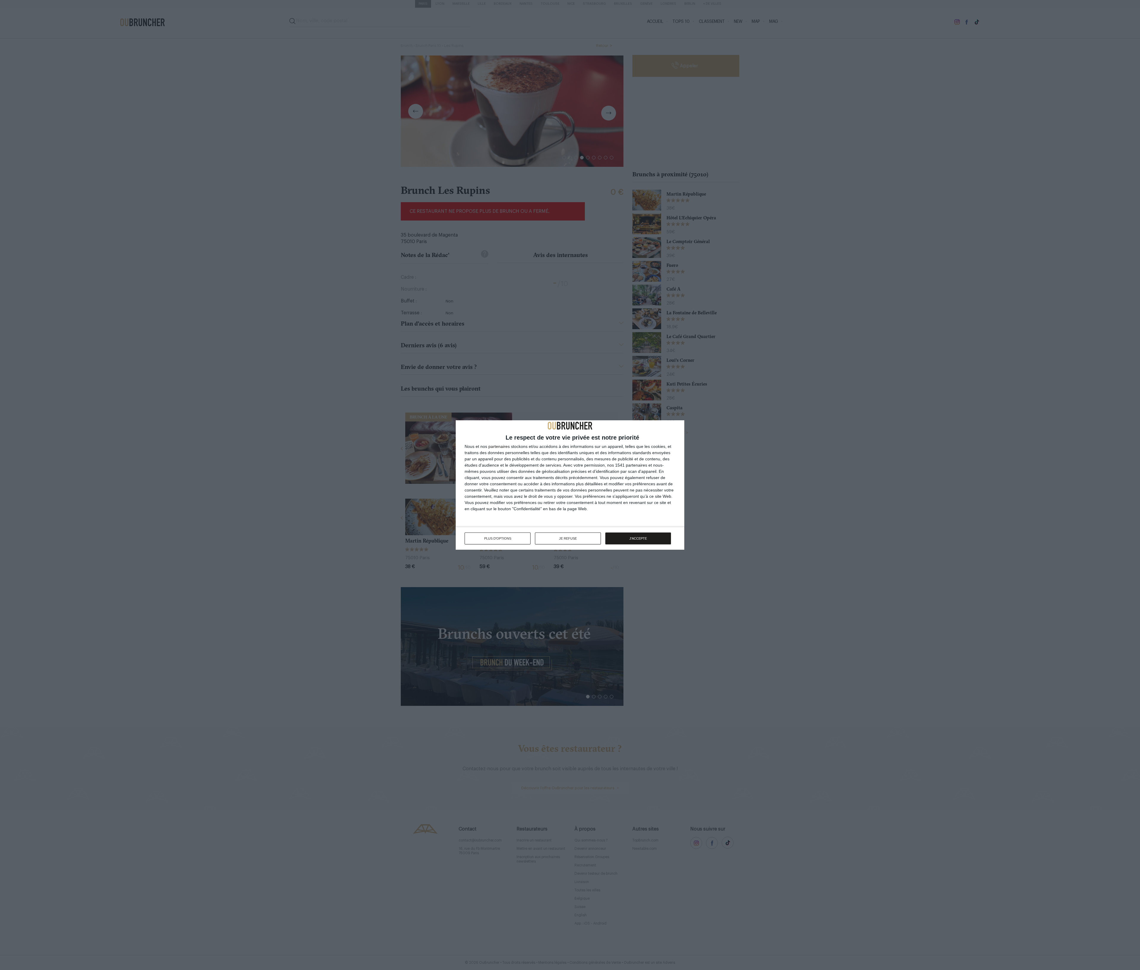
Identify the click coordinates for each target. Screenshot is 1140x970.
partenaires (499, 446)
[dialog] (570, 485)
